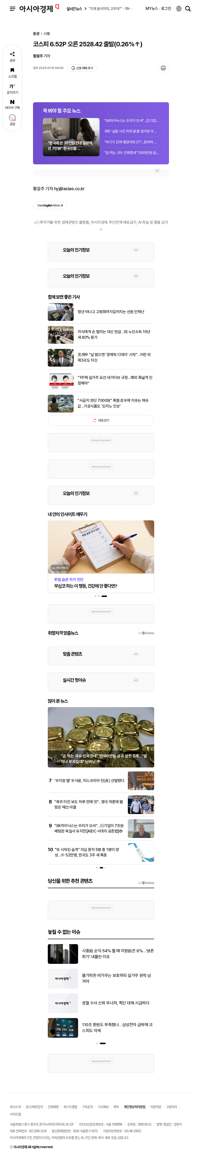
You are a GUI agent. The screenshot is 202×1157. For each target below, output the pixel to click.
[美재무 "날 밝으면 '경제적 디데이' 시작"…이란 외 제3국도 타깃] (61, 365)
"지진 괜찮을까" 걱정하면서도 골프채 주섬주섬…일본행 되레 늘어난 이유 (117, 978)
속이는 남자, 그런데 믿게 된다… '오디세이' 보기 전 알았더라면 (116, 1027)
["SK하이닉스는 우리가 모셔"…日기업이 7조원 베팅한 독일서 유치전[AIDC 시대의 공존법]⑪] (141, 837)
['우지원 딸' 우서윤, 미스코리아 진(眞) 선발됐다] (141, 789)
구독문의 (87, 1106)
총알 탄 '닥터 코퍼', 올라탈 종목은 (109, 953)
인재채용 (53, 1106)
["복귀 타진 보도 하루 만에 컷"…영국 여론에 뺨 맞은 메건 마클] (141, 813)
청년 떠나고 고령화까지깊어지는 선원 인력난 (111, 311)
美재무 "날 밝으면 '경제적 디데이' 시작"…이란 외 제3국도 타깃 (114, 357)
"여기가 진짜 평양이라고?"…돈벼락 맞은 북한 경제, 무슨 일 (131, 142)
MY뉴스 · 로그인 (158, 8)
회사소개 (15, 1106)
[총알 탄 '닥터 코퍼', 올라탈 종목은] (63, 963)
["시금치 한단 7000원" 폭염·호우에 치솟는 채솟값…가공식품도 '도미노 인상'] (61, 411)
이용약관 (155, 1106)
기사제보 (103, 1106)
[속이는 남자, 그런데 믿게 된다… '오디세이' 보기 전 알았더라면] (63, 1036)
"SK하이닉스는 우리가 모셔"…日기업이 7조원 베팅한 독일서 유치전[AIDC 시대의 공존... (131, 121)
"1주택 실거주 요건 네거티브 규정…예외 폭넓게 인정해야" (115, 380)
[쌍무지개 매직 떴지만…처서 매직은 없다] (63, 1012)
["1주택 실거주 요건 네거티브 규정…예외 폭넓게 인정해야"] (61, 388)
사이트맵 (15, 1114)
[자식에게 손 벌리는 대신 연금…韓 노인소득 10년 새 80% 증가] (61, 342)
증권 (36, 34)
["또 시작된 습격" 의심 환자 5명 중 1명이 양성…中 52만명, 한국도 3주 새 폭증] (141, 861)
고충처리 (171, 1106)
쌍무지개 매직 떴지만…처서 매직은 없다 (114, 1003)
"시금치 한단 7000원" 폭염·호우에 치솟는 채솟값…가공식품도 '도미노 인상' (113, 403)
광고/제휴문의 (34, 1106)
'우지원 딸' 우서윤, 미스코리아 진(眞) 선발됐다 (89, 780)
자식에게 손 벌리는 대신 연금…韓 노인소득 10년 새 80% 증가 (114, 334)
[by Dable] (146, 883)
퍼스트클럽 (70, 1106)
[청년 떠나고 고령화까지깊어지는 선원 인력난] (61, 320)
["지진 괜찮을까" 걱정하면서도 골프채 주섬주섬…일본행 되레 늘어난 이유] (63, 987)
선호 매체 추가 (84, 68)
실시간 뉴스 (74, 9)
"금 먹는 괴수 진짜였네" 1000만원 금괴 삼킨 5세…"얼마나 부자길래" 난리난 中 (131, 153)
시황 (47, 34)
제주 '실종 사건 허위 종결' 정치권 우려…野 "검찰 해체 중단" (131, 131)
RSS (116, 1106)
